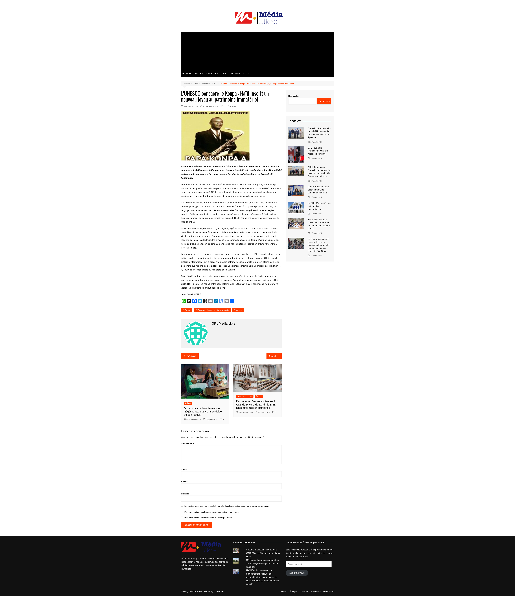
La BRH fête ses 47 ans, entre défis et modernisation (319, 206)
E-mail (184, 482)
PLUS (246, 73)
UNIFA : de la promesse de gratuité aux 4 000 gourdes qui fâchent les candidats (262, 563)
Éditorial (199, 73)
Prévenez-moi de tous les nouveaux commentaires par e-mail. (211, 512)
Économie (187, 73)
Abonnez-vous (297, 572)
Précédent (191, 356)
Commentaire (188, 443)
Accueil (283, 592)
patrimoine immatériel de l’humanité (213, 310)
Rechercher (293, 96)
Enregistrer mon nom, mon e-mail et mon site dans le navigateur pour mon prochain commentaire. (227, 506)
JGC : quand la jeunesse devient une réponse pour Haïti (318, 151)
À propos (294, 592)
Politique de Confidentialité (322, 592)
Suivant (272, 356)
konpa (187, 310)
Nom (184, 469)
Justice (224, 73)
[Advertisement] (257, 50)
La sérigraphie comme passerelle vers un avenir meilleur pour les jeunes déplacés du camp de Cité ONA (319, 245)
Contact (304, 592)
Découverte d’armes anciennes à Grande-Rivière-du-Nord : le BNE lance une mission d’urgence (255, 404)
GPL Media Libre (191, 106)
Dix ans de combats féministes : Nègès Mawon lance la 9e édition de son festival (203, 411)
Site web (185, 494)
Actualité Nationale (245, 396)
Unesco (239, 310)
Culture (233, 106)
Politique (235, 73)
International (212, 73)
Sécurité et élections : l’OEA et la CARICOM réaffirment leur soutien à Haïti (263, 553)
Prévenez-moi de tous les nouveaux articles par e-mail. (208, 517)
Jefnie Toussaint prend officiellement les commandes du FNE (318, 190)
